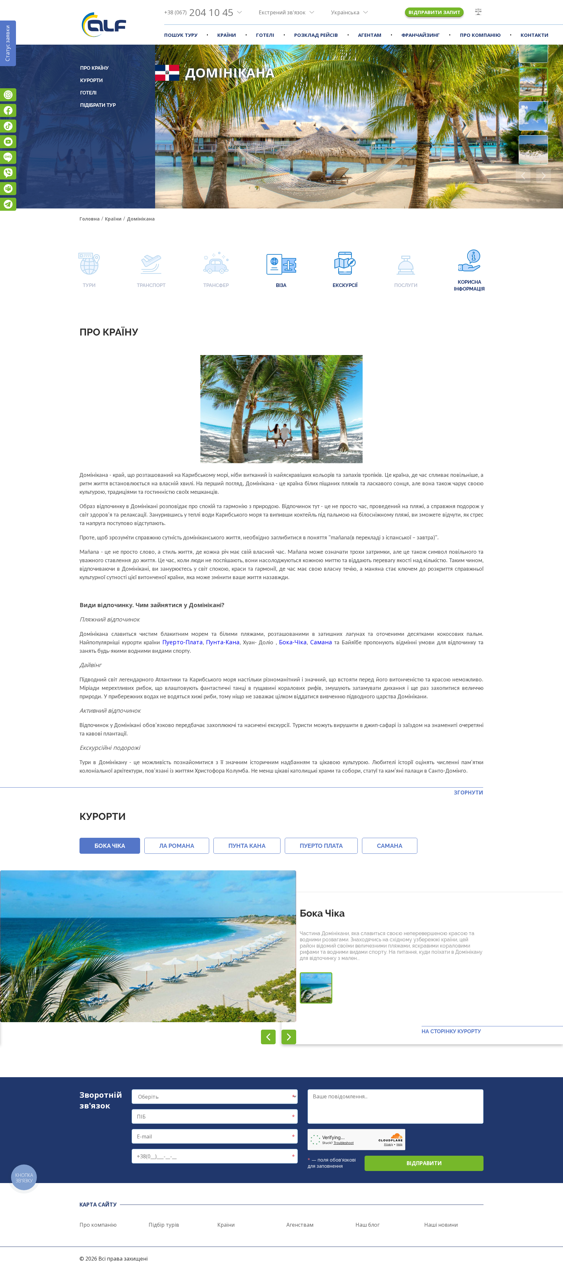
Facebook (8, 110)
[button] (543, 175)
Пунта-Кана (222, 642)
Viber (8, 172)
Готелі (265, 35)
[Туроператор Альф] (103, 24)
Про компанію (480, 35)
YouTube (8, 141)
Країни (226, 35)
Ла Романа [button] (176, 845)
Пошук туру (180, 35)
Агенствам (299, 1224)
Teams (8, 188)
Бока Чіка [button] (109, 845)
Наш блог (367, 1224)
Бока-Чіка (293, 642)
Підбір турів (164, 1224)
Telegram (8, 204)
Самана (322, 642)
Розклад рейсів (316, 35)
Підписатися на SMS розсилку (8, 157)
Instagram (8, 94)
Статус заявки (7, 43)
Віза (281, 285)
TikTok (8, 126)
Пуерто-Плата (182, 642)
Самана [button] (389, 845)
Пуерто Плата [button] (321, 845)
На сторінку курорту (451, 1031)
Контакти (534, 35)
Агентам (370, 35)
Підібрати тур (98, 105)
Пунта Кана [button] (247, 845)
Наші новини (441, 1224)
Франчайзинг (420, 35)
